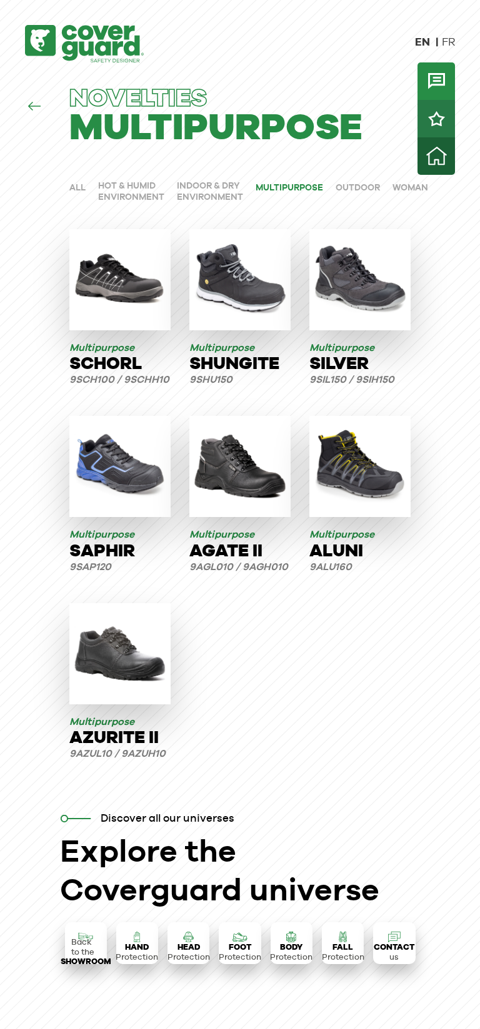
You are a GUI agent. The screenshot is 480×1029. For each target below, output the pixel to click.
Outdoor (358, 187)
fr (448, 42)
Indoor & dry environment (210, 191)
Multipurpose (289, 187)
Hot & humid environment (131, 191)
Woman (410, 187)
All (77, 187)
